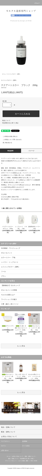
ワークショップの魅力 (9, 299)
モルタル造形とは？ (8, 295)
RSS (32, 460)
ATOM (35, 460)
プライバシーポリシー (10, 460)
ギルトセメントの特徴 (9, 290)
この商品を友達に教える (10, 136)
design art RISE (21, 468)
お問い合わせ (5, 450)
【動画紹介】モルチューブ (10, 285)
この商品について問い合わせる (12, 139)
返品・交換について (13, 458)
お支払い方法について (17, 456)
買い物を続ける (7, 142)
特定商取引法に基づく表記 (10, 123)
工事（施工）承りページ (9, 304)
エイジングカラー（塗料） (14, 74)
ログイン (3, 445)
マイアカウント (5, 441)
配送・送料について (30, 456)
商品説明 (10, 151)
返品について (6, 120)
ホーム (4, 74)
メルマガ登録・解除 (23, 460)
